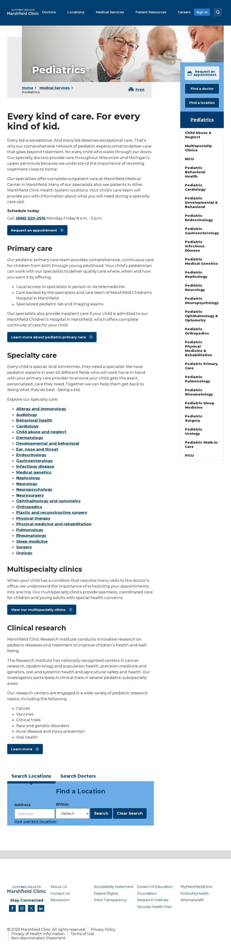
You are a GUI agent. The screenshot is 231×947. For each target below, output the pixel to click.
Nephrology (28, 478)
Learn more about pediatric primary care (48, 337)
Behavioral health (34, 420)
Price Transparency (110, 900)
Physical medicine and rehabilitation (54, 524)
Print (140, 89)
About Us (59, 886)
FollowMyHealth (194, 893)
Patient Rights (106, 893)
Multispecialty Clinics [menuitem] (198, 148)
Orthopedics (29, 507)
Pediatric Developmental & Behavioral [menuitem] (201, 202)
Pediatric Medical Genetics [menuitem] (201, 261)
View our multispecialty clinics (38, 610)
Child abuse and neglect (41, 432)
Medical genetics (33, 472)
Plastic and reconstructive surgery (51, 512)
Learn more (21, 749)
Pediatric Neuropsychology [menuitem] (202, 300)
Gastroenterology (34, 460)
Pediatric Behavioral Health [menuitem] (195, 172)
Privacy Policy (103, 929)
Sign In (202, 12)
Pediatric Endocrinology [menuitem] (199, 217)
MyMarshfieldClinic (196, 886)
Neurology (26, 484)
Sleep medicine (32, 541)
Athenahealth (192, 900)
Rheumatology (31, 535)
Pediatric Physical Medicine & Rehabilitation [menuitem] (198, 348)
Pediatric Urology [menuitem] (193, 431)
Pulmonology (29, 530)
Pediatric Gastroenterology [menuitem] (202, 231)
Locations (31, 776)
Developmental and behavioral (47, 443)
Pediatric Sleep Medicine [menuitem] (199, 405)
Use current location (35, 821)
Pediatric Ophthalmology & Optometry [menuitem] (201, 315)
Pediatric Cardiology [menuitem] (195, 187)
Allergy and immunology (41, 409)
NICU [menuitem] (189, 159)
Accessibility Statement (114, 886)
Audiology (26, 414)
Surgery (24, 547)
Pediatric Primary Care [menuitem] (201, 366)
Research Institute (153, 900)
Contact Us (60, 893)
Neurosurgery (30, 495)
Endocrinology (31, 455)
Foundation (147, 893)
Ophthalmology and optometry (48, 501)
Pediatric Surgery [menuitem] (193, 418)
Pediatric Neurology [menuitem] (195, 287)
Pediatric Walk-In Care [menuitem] (201, 444)
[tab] (31, 777)
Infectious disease (35, 466)
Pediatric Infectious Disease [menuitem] (195, 246)
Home (27, 88)
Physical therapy (33, 518)
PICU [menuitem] (189, 455)
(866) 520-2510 (31, 218)
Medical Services (54, 88)
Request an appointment (34, 230)
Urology (24, 553)
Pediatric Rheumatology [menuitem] (199, 392)
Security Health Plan (154, 907)
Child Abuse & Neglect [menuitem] (198, 135)
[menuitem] (49, 12)
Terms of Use (82, 934)
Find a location (202, 103)
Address (22, 805)
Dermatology (29, 437)
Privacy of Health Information (38, 934)
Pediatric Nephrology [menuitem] (196, 274)
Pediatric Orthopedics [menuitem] (197, 331)
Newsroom (60, 900)
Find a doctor (202, 89)
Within (62, 804)
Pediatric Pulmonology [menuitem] (197, 379)
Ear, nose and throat (37, 449)
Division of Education (155, 886)
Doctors (78, 776)
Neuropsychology (34, 489)
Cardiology (27, 426)
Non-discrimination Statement (38, 938)
